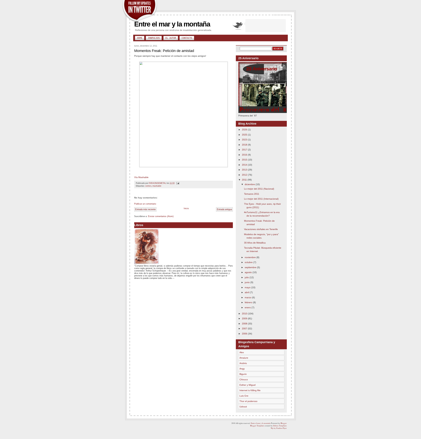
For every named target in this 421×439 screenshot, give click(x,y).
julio (247, 277)
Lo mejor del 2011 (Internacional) (261, 198)
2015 (245, 159)
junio (247, 282)
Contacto (187, 38)
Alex (241, 352)
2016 (245, 154)
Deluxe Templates (280, 425)
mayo (248, 287)
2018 (245, 144)
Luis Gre (243, 395)
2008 (245, 323)
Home (139, 38)
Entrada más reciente (145, 209)
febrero (249, 302)
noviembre (250, 257)
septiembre (251, 267)
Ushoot (243, 406)
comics (148, 186)
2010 (245, 313)
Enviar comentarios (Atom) (160, 216)
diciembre (250, 184)
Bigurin (243, 374)
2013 (245, 169)
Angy (242, 368)
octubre (249, 262)
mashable (156, 186)
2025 (245, 134)
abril (247, 292)
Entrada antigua (224, 209)
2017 (245, 149)
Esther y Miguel (247, 385)
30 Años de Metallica (255, 242)
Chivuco (243, 379)
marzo (248, 297)
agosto (248, 272)
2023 (245, 139)
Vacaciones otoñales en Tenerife (261, 229)
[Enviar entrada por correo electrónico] (177, 183)
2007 (245, 328)
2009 (245, 318)
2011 (245, 179)
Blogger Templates (257, 425)
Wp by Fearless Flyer (279, 428)
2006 (245, 333)
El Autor (170, 38)
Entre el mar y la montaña (172, 24)
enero (248, 307)
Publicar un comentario (145, 204)
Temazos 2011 (251, 194)
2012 (245, 174)
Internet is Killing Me (249, 390)
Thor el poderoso (248, 401)
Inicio (186, 208)
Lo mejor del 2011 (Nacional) (259, 188)
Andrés (243, 363)
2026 (245, 129)
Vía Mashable (141, 177)
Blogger (284, 423)
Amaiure (243, 357)
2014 (245, 164)
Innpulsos (154, 38)
